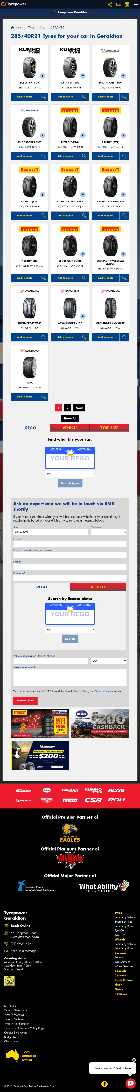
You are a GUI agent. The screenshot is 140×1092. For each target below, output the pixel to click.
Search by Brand (124, 926)
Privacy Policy (81, 691)
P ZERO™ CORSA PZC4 (70, 201)
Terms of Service (104, 691)
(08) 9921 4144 (22, 944)
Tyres (118, 913)
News (119, 989)
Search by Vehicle (125, 917)
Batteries (119, 957)
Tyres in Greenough (15, 1010)
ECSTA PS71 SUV (29, 82)
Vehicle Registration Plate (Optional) (34, 656)
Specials (120, 971)
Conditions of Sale (45, 1086)
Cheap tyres (11, 1041)
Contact (120, 975)
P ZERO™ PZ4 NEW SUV (110, 201)
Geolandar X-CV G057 (110, 323)
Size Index (10, 1006)
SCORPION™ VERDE (70, 261)
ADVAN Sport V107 (70, 323)
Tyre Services (122, 962)
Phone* (32, 550)
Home (18, 27)
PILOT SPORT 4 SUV (110, 82)
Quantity (96, 527)
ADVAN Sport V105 (29, 323)
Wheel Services (124, 966)
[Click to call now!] (110, 4)
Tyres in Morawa (14, 1015)
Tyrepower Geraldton (73, 12)
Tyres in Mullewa (14, 1019)
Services (120, 953)
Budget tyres (11, 1037)
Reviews (121, 994)
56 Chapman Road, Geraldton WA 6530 (25, 935)
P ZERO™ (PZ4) (70, 142)
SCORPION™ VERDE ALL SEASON (110, 262)
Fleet (118, 984)
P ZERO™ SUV (30, 261)
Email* (17, 562)
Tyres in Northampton (16, 1024)
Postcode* (19, 573)
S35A (29, 382)
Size (15, 527)
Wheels (120, 939)
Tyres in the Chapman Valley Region (25, 1028)
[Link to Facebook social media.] (104, 1084)
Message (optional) (24, 667)
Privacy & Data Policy (24, 1086)
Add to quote (24, 96)
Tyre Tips (120, 935)
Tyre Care (120, 930)
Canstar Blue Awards (16, 1032)
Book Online (124, 980)
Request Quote (25, 700)
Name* (17, 539)
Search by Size (123, 921)
